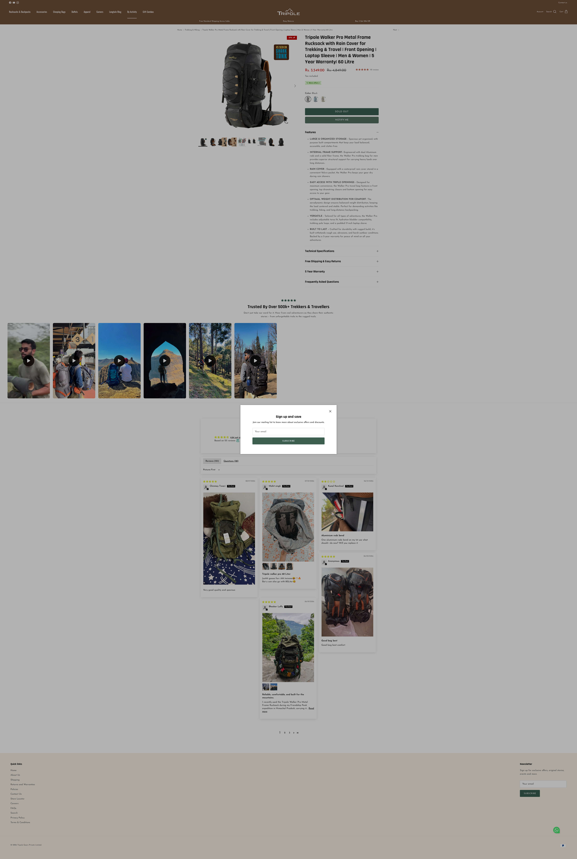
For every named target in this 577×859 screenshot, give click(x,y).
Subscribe (288, 441)
